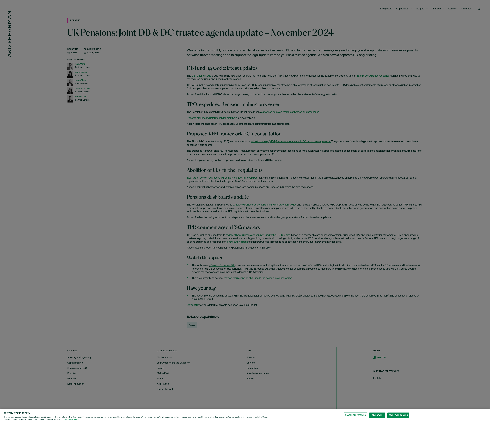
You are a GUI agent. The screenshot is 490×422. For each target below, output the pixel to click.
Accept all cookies (398, 415)
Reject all (377, 415)
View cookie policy (71, 419)
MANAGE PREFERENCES (355, 415)
